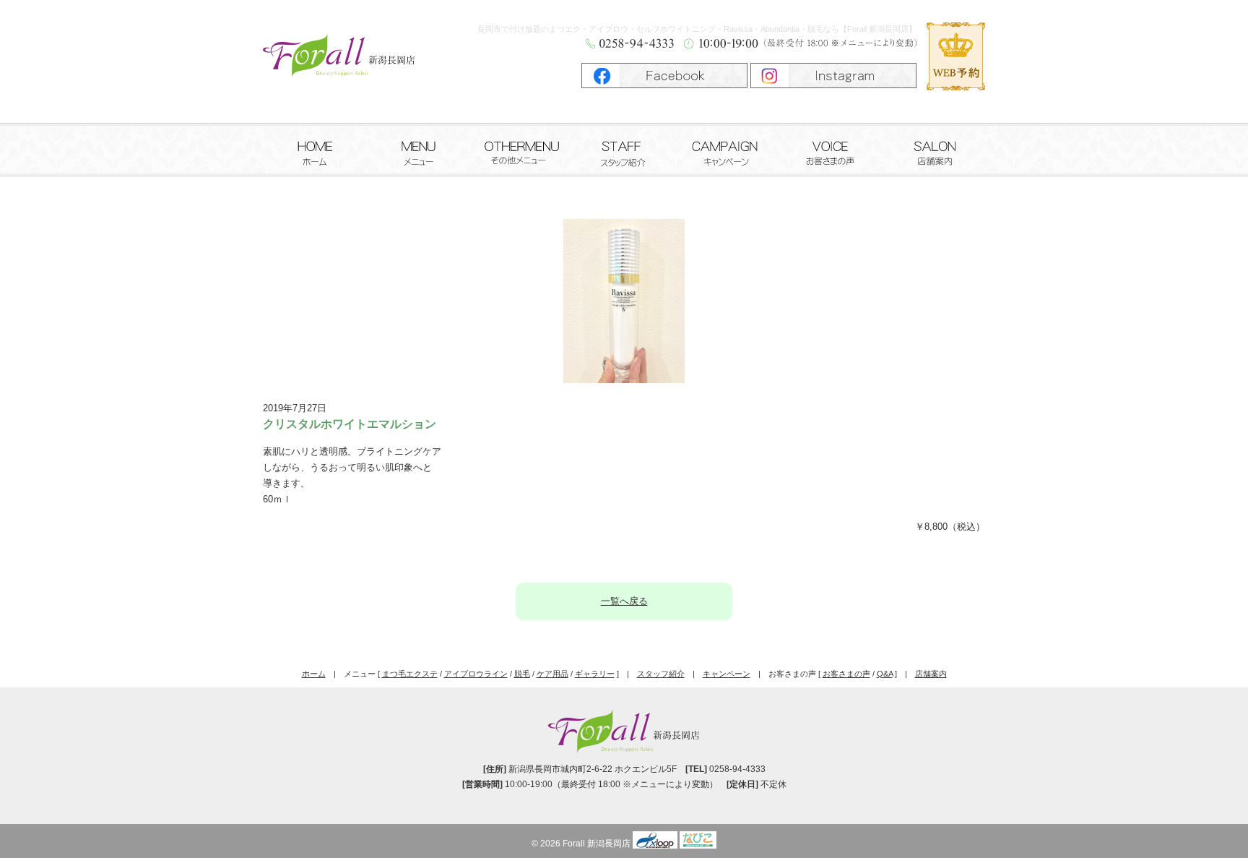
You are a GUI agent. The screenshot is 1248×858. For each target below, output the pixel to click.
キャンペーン (727, 148)
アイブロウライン (476, 673)
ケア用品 (552, 673)
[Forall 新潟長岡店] (339, 62)
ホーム (314, 148)
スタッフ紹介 (624, 148)
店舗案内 (934, 148)
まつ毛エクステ (410, 673)
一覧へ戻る (624, 601)
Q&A (885, 673)
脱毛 (522, 673)
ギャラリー (595, 673)
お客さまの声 (831, 148)
